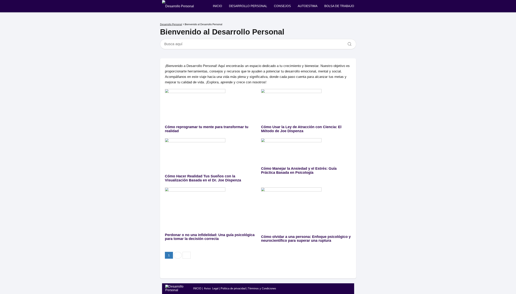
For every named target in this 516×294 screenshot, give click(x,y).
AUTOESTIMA (307, 6)
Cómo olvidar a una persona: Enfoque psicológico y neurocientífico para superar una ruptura (306, 239)
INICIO (217, 6)
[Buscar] (348, 43)
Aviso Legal (211, 288)
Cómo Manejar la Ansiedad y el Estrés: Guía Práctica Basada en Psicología (299, 170)
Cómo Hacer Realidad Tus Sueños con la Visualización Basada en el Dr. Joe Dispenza (203, 178)
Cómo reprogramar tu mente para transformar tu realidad (206, 129)
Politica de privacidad (233, 288)
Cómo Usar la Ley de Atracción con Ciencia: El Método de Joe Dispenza (301, 129)
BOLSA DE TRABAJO (339, 6)
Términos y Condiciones (262, 288)
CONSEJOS (282, 6)
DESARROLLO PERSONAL (248, 6)
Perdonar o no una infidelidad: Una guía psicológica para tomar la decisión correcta (210, 237)
